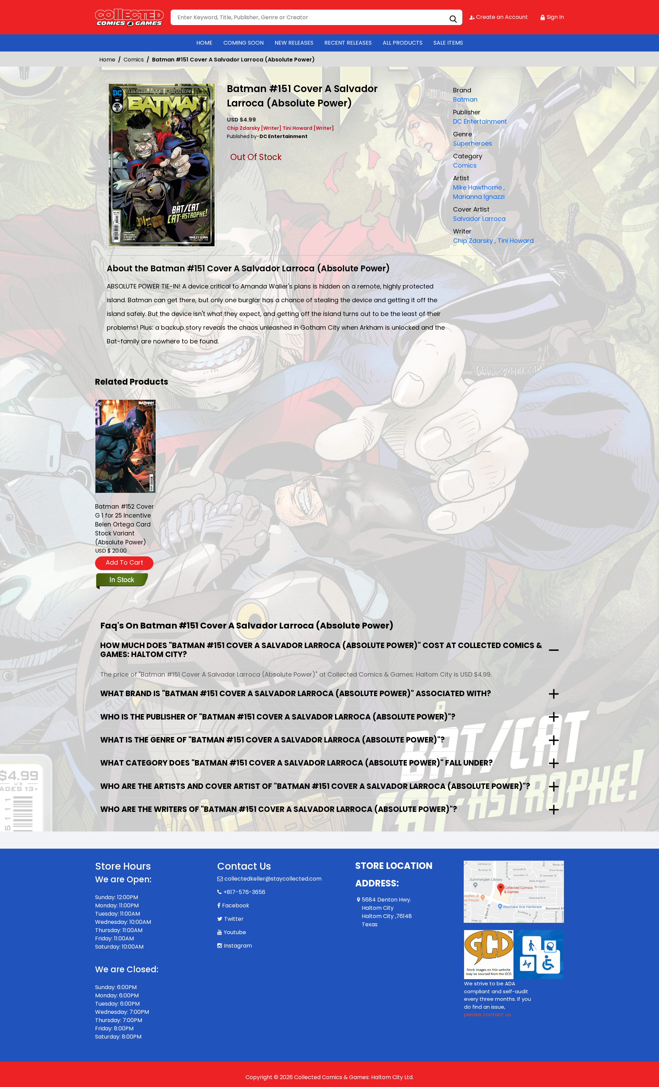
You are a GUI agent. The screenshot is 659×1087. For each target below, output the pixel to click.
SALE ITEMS (448, 43)
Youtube (235, 932)
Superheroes (472, 143)
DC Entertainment (480, 121)
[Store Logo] (129, 17)
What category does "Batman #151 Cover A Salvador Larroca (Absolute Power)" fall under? (296, 763)
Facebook (235, 905)
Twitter (234, 919)
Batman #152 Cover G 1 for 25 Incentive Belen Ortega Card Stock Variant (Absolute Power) (124, 524)
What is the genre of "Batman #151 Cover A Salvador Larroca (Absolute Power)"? (272, 740)
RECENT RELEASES (348, 43)
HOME (204, 43)
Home (107, 60)
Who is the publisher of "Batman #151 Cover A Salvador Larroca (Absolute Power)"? (277, 717)
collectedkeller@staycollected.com (273, 879)
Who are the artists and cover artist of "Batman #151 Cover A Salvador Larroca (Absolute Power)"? (315, 786)
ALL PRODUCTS (403, 43)
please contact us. (488, 1014)
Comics (134, 60)
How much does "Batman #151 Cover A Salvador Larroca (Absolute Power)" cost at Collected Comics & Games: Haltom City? (321, 650)
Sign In (554, 17)
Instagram (238, 946)
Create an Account (501, 17)
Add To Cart (124, 562)
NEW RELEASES (294, 43)
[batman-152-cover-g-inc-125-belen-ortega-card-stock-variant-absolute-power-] (125, 446)
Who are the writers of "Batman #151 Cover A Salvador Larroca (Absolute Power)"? (278, 809)
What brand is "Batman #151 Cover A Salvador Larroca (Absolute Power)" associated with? (295, 693)
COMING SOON (243, 43)
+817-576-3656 (244, 892)
